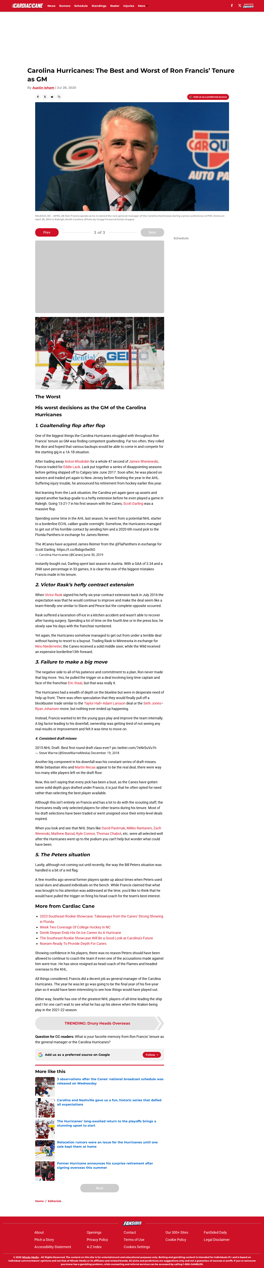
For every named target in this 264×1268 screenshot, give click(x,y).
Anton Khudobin (77, 461)
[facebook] (232, 5)
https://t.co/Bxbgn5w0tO (76, 549)
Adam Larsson (114, 703)
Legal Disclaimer (217, 1240)
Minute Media (30, 1257)
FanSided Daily (215, 1232)
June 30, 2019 (93, 555)
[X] (239, 5)
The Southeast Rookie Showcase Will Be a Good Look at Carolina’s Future (96, 938)
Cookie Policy (176, 1240)
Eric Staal (75, 683)
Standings (99, 6)
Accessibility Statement (52, 1247)
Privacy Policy (97, 1240)
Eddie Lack (71, 467)
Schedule (81, 6)
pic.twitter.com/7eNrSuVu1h (134, 748)
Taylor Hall (92, 703)
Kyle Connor (85, 833)
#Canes (48, 544)
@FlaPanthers (126, 544)
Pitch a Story (44, 1240)
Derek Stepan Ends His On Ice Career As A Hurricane (80, 933)
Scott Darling (133, 503)
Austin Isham (43, 88)
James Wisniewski (143, 461)
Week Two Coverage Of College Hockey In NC (75, 927)
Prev (46, 232)
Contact (130, 1232)
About (39, 1232)
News (51, 6)
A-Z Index (94, 1247)
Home (39, 1201)
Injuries (128, 6)
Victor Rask (53, 595)
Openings (94, 1232)
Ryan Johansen (47, 709)
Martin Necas (85, 767)
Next (152, 232)
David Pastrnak (113, 828)
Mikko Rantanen (139, 828)
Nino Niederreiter (48, 646)
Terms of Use (134, 1240)
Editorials (54, 1201)
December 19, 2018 (105, 753)
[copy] (59, 96)
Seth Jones (152, 703)
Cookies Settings (137, 1247)
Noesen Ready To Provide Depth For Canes (73, 943)
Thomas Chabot (108, 833)
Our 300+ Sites (177, 1232)
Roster (114, 6)
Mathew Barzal (63, 833)
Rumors (64, 6)
